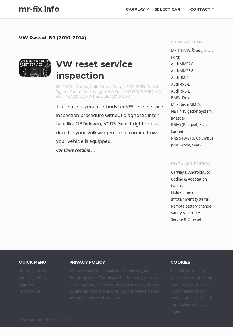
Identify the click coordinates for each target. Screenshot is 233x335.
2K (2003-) (65, 87)
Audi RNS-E (180, 91)
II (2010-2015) (134, 87)
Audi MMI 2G (182, 63)
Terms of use (29, 291)
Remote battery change (191, 206)
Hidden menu (182, 192)
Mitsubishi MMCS (186, 104)
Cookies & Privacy (192, 304)
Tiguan (62, 91)
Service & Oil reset (186, 219)
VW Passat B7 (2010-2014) (109, 96)
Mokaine (35, 320)
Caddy (82, 87)
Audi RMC (179, 77)
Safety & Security (185, 212)
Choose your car (32, 270)
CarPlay (135, 9)
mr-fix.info (39, 9)
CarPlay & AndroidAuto (190, 172)
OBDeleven (88, 123)
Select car (167, 9)
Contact (200, 9)
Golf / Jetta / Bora (105, 87)
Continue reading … (75, 150)
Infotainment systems (190, 199)
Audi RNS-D (181, 84)
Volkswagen (95, 91)
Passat (153, 87)
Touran (76, 91)
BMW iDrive (181, 97)
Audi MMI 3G (182, 70)
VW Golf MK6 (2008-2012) (130, 91)
